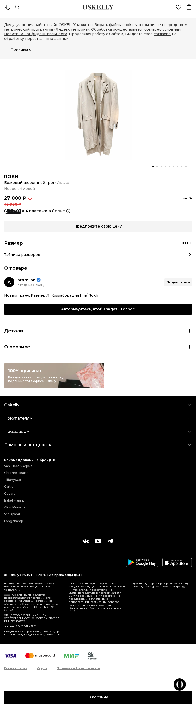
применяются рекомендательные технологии (27, 588)
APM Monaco (14, 507)
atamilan (26, 280)
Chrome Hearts (16, 473)
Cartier (9, 486)
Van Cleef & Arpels (18, 466)
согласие (162, 34)
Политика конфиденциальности (78, 668)
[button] (153, 166)
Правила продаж (15, 668)
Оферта (42, 668)
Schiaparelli (12, 514)
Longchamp (13, 521)
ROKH (11, 176)
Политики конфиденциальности (35, 34)
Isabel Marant (14, 500)
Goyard (10, 493)
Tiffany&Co (12, 480)
